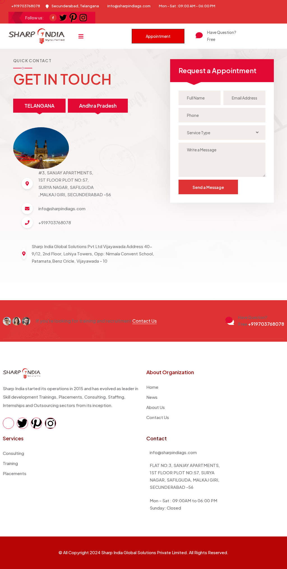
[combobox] (222, 132)
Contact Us (144, 321)
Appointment (158, 36)
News (152, 397)
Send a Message (208, 187)
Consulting (13, 453)
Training (10, 463)
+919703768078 (229, 39)
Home (152, 387)
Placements (14, 473)
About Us (155, 407)
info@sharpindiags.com (129, 6)
